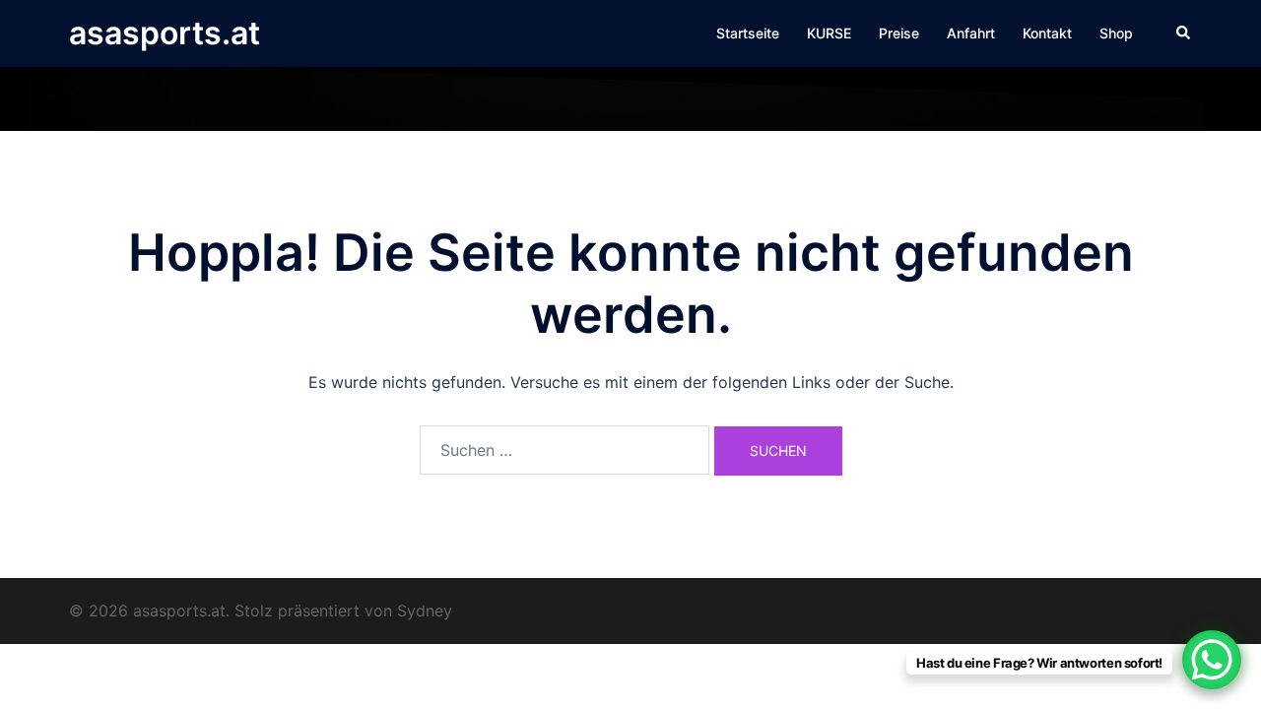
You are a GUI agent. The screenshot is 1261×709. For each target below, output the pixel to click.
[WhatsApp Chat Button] (1211, 659)
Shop (1116, 33)
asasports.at (164, 33)
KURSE (829, 33)
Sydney (424, 610)
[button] (1184, 33)
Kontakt (1047, 33)
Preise (899, 33)
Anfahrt (971, 33)
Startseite (747, 33)
